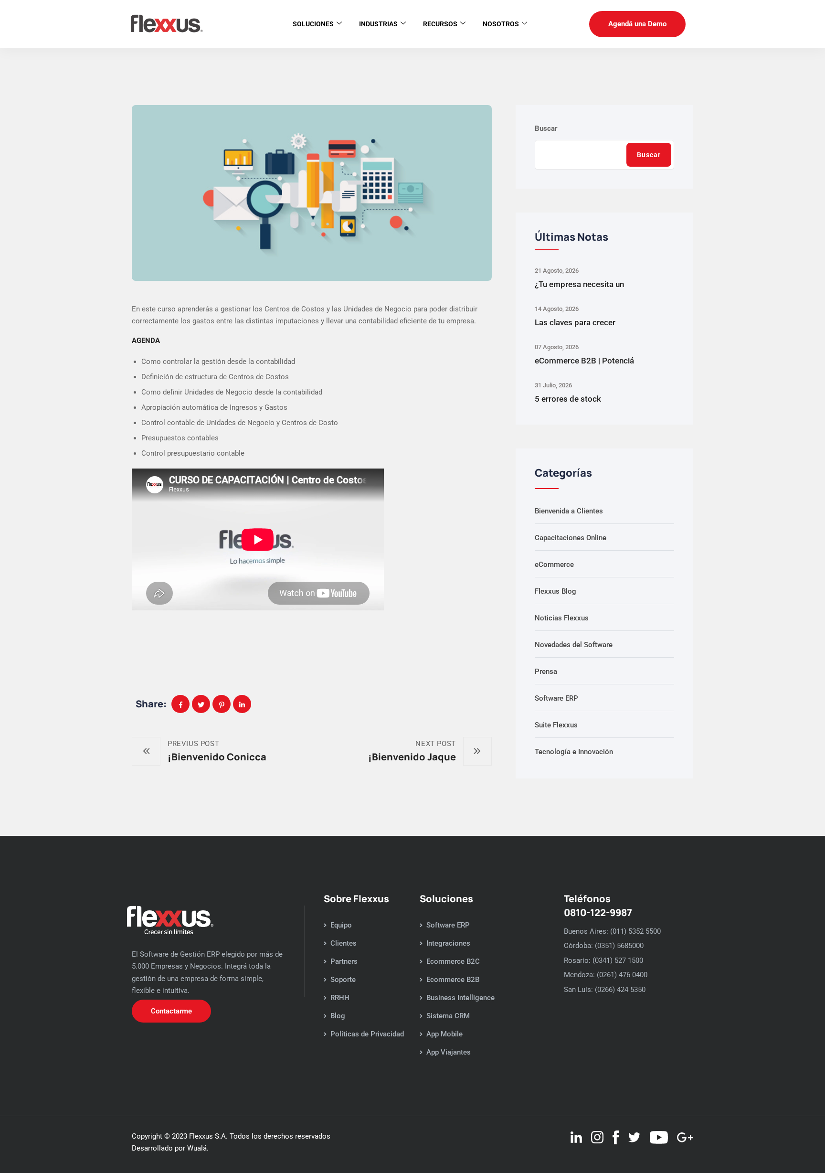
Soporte (343, 979)
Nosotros (501, 24)
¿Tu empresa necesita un (579, 284)
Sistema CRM (448, 1016)
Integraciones (448, 943)
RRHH (339, 997)
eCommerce (554, 564)
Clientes (343, 943)
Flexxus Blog (555, 591)
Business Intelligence (460, 997)
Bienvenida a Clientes (569, 511)
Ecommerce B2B (452, 979)
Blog (337, 1016)
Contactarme (171, 1011)
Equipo (341, 925)
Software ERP (556, 698)
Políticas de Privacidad (367, 1034)
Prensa (546, 671)
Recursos (440, 24)
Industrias (378, 24)
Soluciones (313, 24)
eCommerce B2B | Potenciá (584, 360)
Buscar (546, 128)
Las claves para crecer (575, 322)
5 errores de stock (568, 399)
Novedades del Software (574, 644)
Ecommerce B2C (453, 961)
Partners (344, 961)
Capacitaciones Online (570, 537)
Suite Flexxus (556, 725)
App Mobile (444, 1034)
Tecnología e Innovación (574, 751)
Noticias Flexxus (562, 618)
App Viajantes (448, 1052)
